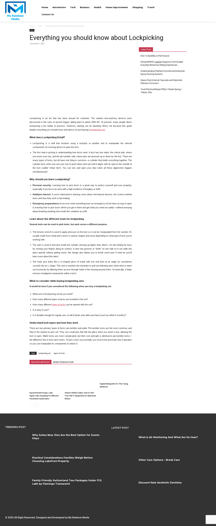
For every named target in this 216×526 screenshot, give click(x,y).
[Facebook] (143, 516)
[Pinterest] (157, 516)
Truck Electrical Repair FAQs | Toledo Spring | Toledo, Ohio (161, 91)
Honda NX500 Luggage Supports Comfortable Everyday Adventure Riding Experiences (162, 63)
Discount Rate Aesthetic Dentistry (160, 482)
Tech (40, 26)
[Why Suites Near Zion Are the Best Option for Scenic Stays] (17, 441)
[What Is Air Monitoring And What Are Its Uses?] (124, 444)
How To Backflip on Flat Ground (155, 56)
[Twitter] (161, 516)
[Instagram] (148, 516)
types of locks (59, 353)
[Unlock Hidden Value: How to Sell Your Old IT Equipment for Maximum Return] (81, 379)
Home (32, 26)
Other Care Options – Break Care (159, 460)
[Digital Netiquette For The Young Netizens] (116, 374)
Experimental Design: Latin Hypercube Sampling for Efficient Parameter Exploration (44, 396)
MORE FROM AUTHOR (63, 362)
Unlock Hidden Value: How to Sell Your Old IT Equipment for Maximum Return (80, 396)
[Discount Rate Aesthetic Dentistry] (124, 489)
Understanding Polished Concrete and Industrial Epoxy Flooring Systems (163, 72)
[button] (207, 11)
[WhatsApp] (166, 516)
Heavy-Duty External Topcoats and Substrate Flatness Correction (161, 81)
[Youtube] (170, 516)
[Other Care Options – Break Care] (124, 466)
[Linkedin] (152, 516)
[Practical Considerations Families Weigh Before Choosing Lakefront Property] (17, 464)
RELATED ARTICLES (40, 362)
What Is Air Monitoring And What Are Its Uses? (168, 437)
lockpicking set (44, 353)
